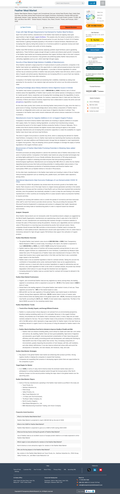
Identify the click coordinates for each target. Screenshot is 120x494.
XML (65, 469)
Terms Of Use (17, 469)
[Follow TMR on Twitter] (89, 469)
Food (30, 7)
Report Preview (26, 27)
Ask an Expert (95, 50)
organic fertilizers (40, 37)
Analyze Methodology (95, 79)
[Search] (82, 3)
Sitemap (17, 471)
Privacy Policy (57, 469)
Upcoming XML (72, 469)
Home (16, 7)
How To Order (37, 469)
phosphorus (20, 102)
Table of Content (49, 27)
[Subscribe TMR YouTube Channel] (101, 469)
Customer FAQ (27, 469)
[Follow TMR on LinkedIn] (95, 469)
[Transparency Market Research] (19, 3)
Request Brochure (71, 27)
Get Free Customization (95, 68)
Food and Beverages (23, 7)
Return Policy (47, 469)
